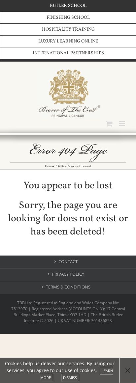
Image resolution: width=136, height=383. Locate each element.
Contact (68, 261)
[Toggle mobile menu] (122, 123)
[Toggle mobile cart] (109, 123)
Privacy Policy (68, 274)
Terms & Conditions (68, 287)
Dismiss (70, 377)
